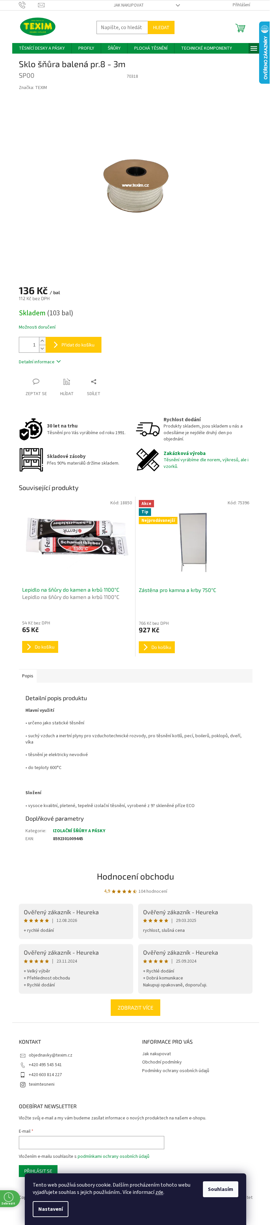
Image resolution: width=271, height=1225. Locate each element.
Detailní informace (37, 362)
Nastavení (48, 1209)
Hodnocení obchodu (135, 876)
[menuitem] (41, 48)
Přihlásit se (38, 1171)
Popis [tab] (27, 676)
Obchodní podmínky (162, 1062)
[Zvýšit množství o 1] (42, 341)
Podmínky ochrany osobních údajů (175, 1070)
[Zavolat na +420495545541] (28, 5)
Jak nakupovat (129, 5)
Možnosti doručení (37, 327)
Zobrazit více (135, 1007)
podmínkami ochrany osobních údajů (113, 1156)
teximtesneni (42, 1084)
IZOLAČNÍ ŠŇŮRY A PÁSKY (79, 831)
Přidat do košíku (78, 344)
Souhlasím (218, 1189)
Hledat (161, 27)
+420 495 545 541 (45, 1065)
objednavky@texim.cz (50, 1055)
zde (157, 1192)
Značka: (33, 87)
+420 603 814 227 (45, 1074)
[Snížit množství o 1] (42, 348)
